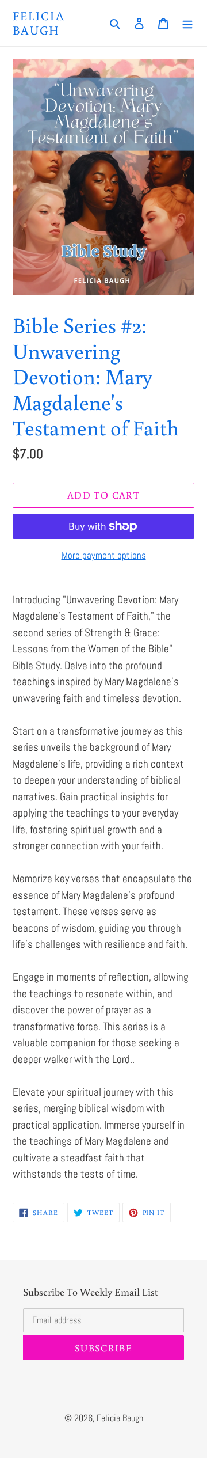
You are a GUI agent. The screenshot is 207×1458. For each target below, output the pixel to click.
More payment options (104, 555)
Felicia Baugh (39, 23)
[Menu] (187, 23)
